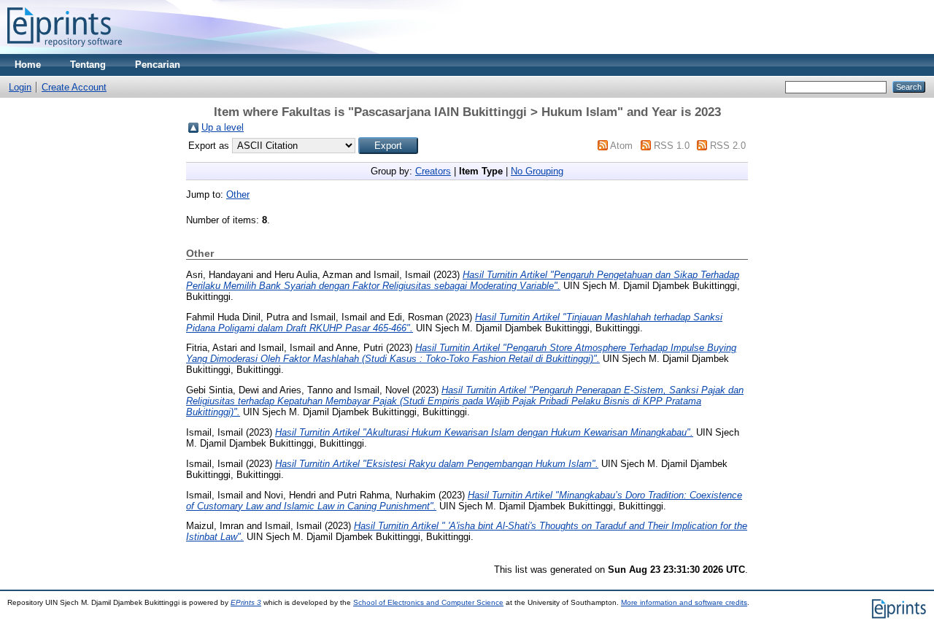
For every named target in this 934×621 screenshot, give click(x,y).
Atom (621, 145)
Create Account (74, 87)
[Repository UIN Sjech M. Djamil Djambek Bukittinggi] (64, 50)
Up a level (222, 127)
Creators (433, 171)
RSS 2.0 (728, 145)
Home (28, 64)
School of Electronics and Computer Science (428, 602)
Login (20, 87)
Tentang (88, 64)
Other (238, 194)
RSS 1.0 (672, 145)
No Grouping (537, 171)
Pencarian (157, 64)
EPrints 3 (246, 602)
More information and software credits (684, 602)
